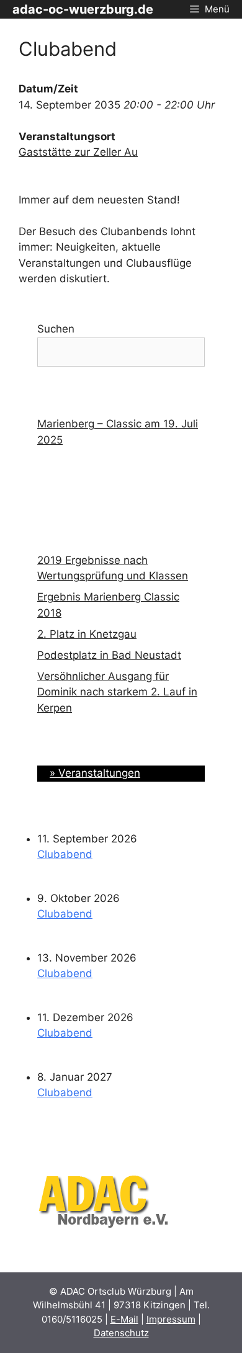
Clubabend (64, 854)
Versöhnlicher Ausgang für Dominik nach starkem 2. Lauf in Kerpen (117, 692)
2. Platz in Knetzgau (87, 634)
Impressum (170, 1319)
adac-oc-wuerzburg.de (82, 9)
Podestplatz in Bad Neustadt (109, 655)
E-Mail (124, 1319)
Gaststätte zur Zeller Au (78, 152)
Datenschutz (121, 1333)
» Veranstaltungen (95, 773)
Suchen (55, 329)
